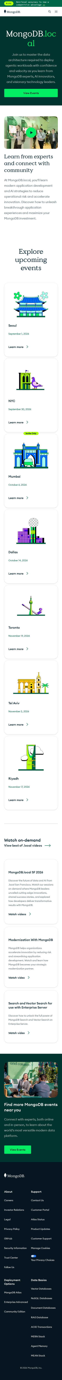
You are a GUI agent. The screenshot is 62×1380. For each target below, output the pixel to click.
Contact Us (37, 1200)
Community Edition (14, 1311)
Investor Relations (14, 1209)
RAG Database (39, 1317)
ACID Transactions (41, 1326)
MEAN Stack (38, 1355)
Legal (7, 1219)
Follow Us (9, 1267)
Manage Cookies (40, 1248)
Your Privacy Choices (42, 1260)
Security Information (15, 1248)
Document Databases (43, 1307)
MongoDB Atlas (13, 1292)
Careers (8, 1200)
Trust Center (11, 1257)
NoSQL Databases (41, 1298)
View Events (31, 93)
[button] (31, 320)
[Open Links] (56, 11)
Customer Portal (40, 1209)
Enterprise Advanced (16, 1302)
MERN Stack (38, 1336)
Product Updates (40, 1229)
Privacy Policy (12, 1229)
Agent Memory (39, 1346)
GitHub (8, 1238)
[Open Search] (49, 11)
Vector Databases (41, 1288)
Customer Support (41, 1238)
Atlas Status (38, 1219)
